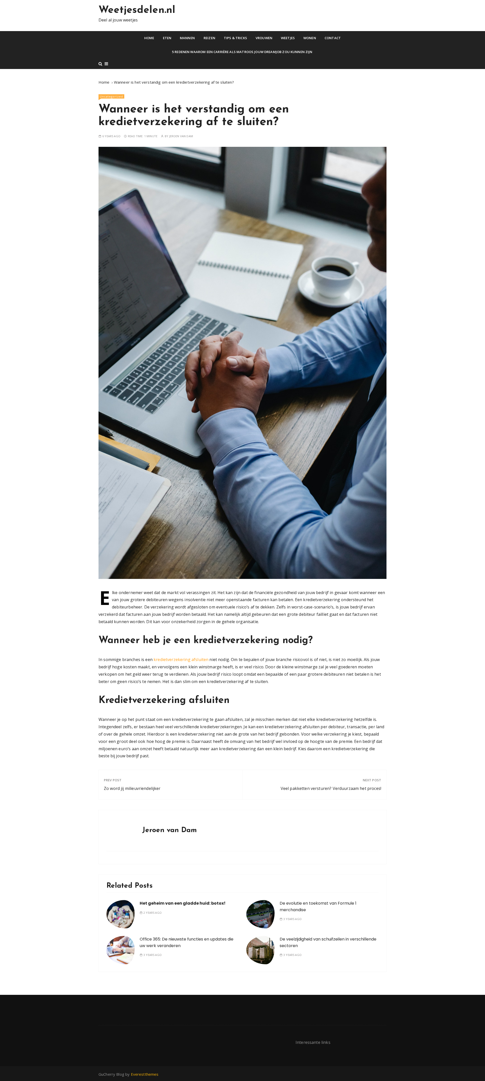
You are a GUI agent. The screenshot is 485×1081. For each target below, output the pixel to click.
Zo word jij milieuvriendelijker (132, 788)
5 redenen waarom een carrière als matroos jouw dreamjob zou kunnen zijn (242, 52)
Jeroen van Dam (181, 136)
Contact (333, 38)
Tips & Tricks (235, 38)
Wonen (309, 38)
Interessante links (313, 1042)
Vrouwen (264, 38)
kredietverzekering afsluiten (181, 659)
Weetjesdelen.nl (137, 10)
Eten (167, 38)
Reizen (209, 38)
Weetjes (288, 38)
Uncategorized (111, 96)
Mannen (187, 38)
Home (149, 38)
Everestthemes (145, 1074)
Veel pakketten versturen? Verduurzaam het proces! (331, 788)
